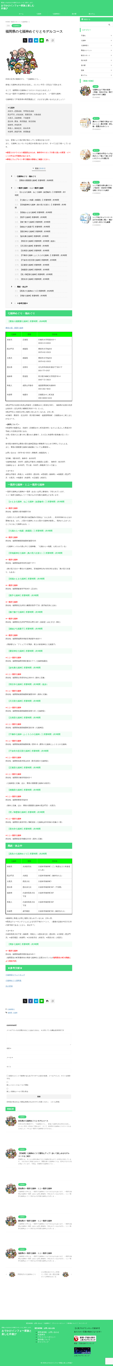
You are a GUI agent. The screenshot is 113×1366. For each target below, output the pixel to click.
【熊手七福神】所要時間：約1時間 (31, 217)
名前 (9, 1048)
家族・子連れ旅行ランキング (84, 1343)
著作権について (72, 1323)
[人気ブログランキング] (82, 1352)
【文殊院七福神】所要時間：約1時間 (32, 250)
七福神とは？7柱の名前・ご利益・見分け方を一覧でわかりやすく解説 (102, 92)
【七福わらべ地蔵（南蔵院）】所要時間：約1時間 (37, 200)
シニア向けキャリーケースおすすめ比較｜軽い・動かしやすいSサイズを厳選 (102, 219)
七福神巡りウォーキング (15, 975)
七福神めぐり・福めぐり (25, 176)
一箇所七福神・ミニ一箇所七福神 (28, 188)
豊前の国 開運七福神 (14, 328)
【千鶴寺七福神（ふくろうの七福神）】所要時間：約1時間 (41, 255)
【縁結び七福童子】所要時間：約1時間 (32, 227)
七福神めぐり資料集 (13, 980)
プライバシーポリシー (58, 1323)
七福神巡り (56, 14)
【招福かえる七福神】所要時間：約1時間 (33, 212)
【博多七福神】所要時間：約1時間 (31, 296)
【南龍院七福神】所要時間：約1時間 (32, 269)
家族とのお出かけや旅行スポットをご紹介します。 (17, 1327)
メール (10, 1057)
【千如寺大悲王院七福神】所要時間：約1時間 (35, 260)
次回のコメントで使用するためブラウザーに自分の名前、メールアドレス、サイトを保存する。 (38, 1077)
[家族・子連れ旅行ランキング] (85, 1340)
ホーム (21, 14)
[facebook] (30, 40)
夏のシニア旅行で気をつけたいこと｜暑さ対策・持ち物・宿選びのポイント (102, 123)
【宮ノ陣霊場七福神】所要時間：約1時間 (33, 274)
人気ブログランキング (81, 1356)
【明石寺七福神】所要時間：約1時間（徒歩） (35, 241)
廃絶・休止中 (21, 287)
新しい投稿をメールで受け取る (17, 1091)
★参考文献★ (21, 303)
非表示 (42, 168)
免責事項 (47, 1323)
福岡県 (10, 1012)
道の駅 (74, 14)
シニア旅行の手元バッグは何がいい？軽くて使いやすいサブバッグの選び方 (102, 155)
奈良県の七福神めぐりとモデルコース (33, 1121)
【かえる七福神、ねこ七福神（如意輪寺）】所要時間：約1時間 (40, 193)
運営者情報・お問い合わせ (34, 1323)
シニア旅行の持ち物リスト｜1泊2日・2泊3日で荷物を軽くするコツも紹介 (102, 187)
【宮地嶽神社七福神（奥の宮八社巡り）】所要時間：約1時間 (40, 206)
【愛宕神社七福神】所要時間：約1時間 (32, 231)
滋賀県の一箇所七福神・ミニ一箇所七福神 (35, 1253)
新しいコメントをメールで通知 (17, 1085)
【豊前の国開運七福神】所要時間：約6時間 (34, 180)
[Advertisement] (39, 1139)
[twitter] (25, 40)
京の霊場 (9, 986)
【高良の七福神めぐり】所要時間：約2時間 (34, 291)
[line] (41, 40)
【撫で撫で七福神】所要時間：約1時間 (32, 222)
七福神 (39, 14)
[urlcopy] (52, 40)
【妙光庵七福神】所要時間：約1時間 (31, 236)
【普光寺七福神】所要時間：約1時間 (32, 279)
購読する (87, 19)
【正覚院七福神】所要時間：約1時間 (32, 265)
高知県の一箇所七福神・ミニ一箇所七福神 (35, 1188)
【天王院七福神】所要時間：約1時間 (32, 246)
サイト (9, 1067)
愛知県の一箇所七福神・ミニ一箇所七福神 (35, 1221)
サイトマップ (83, 1323)
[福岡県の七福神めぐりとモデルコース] (36, 40)
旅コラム (92, 14)
